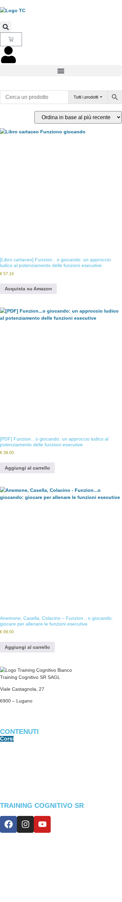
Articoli (8, 786)
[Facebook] (8, 824)
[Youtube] (42, 824)
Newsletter (12, 843)
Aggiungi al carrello (27, 468)
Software (10, 763)
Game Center (15, 774)
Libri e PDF (12, 751)
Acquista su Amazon (28, 288)
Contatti (9, 855)
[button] (5, 26)
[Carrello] (11, 39)
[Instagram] (25, 824)
